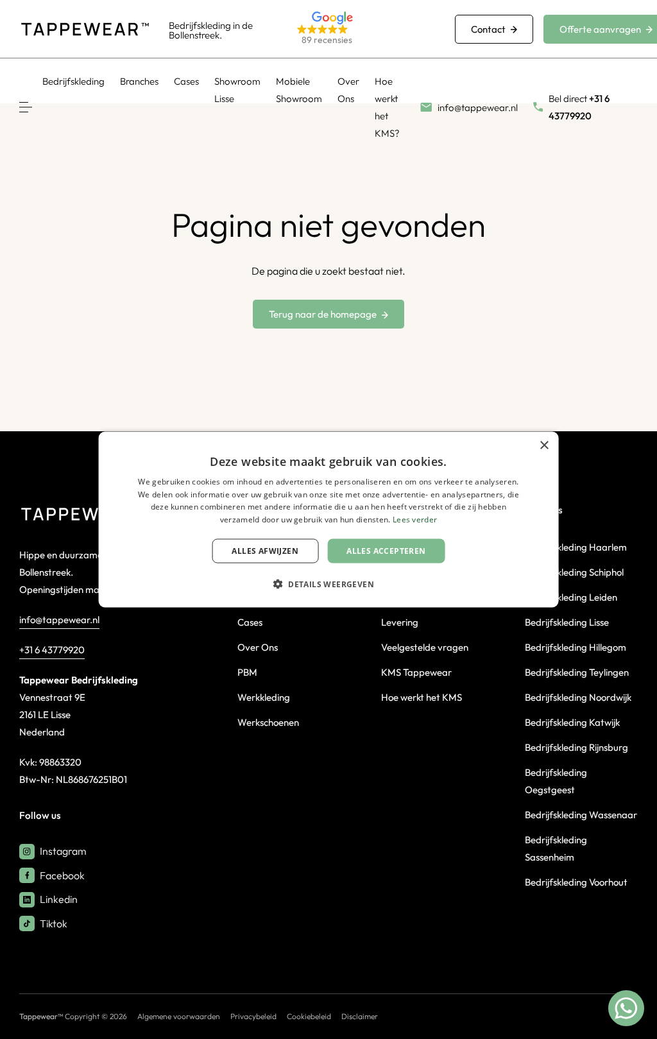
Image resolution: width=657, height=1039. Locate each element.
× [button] (544, 445)
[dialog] (329, 519)
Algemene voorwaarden (178, 1016)
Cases (186, 81)
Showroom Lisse (237, 90)
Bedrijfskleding (73, 81)
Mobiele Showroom (299, 90)
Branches (139, 81)
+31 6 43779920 (52, 650)
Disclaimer (359, 1016)
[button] (360, 29)
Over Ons (348, 90)
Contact (488, 29)
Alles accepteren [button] (385, 550)
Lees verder (415, 519)
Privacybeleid (253, 1016)
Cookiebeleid (309, 1016)
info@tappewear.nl (59, 620)
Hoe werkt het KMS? (387, 107)
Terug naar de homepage (323, 314)
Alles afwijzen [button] (265, 550)
